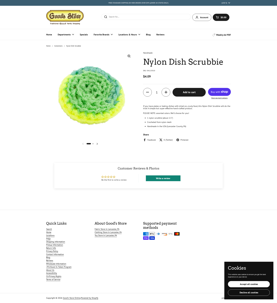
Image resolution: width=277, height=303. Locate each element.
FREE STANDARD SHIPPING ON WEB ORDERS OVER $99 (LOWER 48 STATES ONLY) (138, 3)
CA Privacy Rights (53, 276)
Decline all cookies (249, 292)
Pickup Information (54, 245)
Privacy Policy (52, 251)
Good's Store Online (72, 298)
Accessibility (51, 273)
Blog (48, 257)
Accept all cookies (249, 284)
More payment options (219, 98)
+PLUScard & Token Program (58, 267)
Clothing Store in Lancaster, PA (108, 232)
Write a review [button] (163, 178)
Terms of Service (53, 279)
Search (49, 229)
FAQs (48, 238)
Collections (58, 46)
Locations (50, 235)
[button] (221, 17)
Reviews (49, 260)
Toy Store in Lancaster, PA (106, 235)
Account (204, 17)
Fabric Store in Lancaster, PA (107, 229)
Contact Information (55, 254)
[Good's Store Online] (65, 17)
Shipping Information (55, 241)
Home (48, 46)
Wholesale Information (56, 263)
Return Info (51, 248)
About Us (50, 270)
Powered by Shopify (89, 298)
